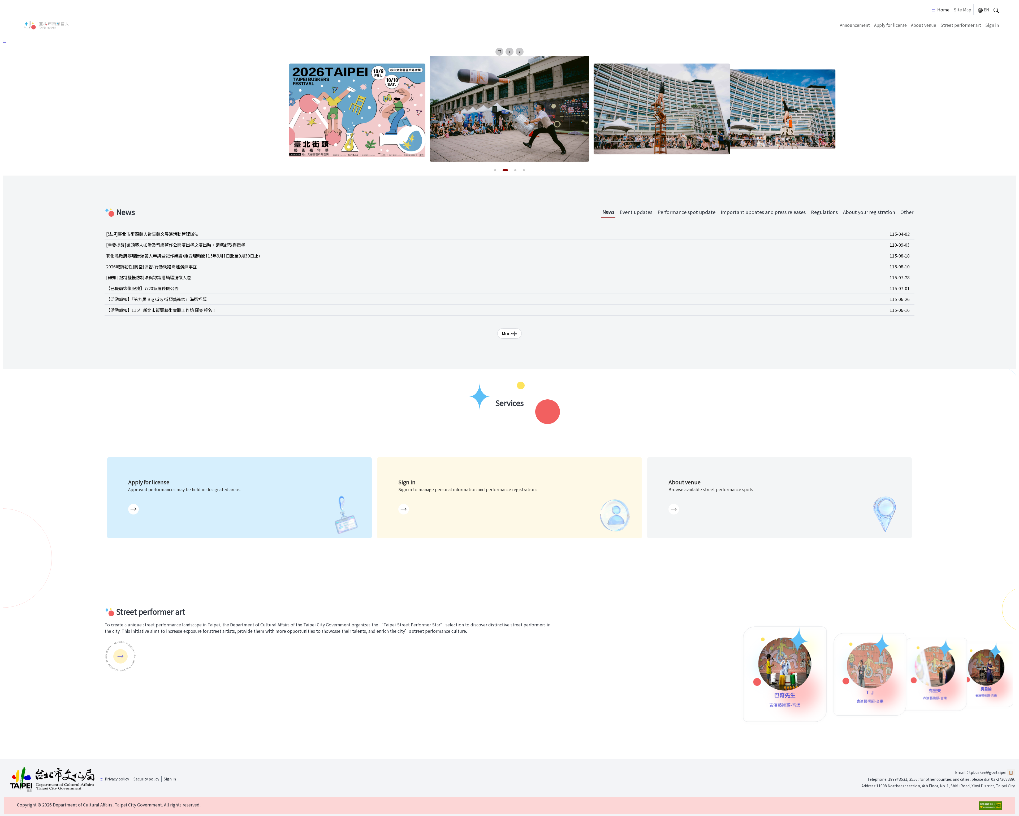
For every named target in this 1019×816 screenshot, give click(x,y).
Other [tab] (906, 211)
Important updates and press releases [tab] (763, 211)
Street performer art (960, 25)
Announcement (855, 25)
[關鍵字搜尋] (996, 9)
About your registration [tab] (869, 211)
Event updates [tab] (636, 211)
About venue (923, 25)
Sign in (992, 25)
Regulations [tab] (824, 211)
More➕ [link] (509, 333)
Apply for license (890, 25)
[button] (499, 52)
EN (986, 9)
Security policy (146, 779)
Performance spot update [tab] (686, 211)
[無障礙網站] (990, 805)
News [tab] (608, 211)
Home (943, 9)
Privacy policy (117, 779)
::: (933, 9)
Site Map (962, 9)
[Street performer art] (120, 656)
